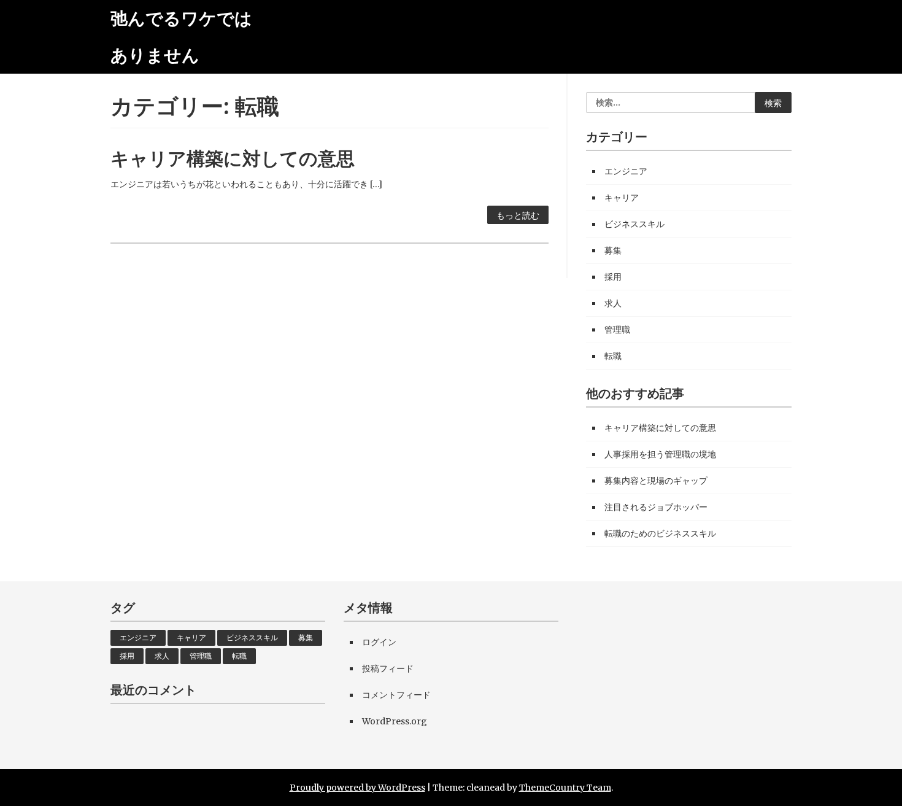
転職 (613, 356)
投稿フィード (388, 668)
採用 (613, 276)
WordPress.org (394, 721)
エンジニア (625, 171)
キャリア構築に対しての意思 (232, 158)
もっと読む (517, 215)
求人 (613, 303)
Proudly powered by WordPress (357, 787)
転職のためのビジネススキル (660, 533)
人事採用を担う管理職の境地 (660, 454)
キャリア (621, 197)
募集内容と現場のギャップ (655, 480)
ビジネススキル (634, 224)
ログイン (379, 642)
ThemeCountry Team (565, 787)
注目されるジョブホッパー (655, 507)
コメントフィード (396, 694)
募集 (613, 250)
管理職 (617, 329)
